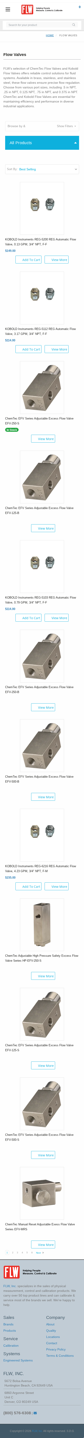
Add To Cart (31, 260)
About (50, 1324)
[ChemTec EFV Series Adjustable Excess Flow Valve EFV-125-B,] (42, 476)
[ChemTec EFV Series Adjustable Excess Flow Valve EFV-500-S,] (42, 1103)
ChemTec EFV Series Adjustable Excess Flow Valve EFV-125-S (39, 1048)
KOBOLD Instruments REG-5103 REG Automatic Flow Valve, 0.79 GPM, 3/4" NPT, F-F (40, 600)
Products (9, 1330)
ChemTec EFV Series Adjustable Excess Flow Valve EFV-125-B (39, 510)
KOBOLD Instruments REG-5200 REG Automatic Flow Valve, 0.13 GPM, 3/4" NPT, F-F (40, 242)
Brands (8, 1324)
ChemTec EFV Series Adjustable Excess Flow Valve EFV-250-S (39, 421)
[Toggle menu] (7, 9)
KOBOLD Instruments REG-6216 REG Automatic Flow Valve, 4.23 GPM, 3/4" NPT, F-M (40, 869)
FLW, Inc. (37, 1431)
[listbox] (49, 169)
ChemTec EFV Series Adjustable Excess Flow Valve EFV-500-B (39, 779)
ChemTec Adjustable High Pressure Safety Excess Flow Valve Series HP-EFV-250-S (41, 958)
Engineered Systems (18, 1360)
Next (38, 1253)
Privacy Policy (56, 1349)
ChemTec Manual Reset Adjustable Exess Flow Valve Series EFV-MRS (40, 1227)
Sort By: (12, 169)
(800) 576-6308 (17, 1413)
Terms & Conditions (60, 1355)
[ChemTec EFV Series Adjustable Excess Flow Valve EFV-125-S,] (42, 1014)
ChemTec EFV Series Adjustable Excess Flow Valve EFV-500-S (39, 1137)
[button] (42, 126)
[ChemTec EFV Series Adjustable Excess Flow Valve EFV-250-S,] (42, 387)
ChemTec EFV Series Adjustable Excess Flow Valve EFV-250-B (39, 689)
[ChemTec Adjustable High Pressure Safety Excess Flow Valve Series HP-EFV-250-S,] (42, 924)
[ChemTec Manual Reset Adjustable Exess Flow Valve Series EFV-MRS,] (42, 1193)
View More (59, 260)
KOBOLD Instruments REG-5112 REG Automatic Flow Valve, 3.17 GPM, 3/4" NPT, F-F (40, 331)
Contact (51, 1343)
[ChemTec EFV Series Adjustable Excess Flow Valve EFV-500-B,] (42, 745)
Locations (53, 1337)
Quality (51, 1330)
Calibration (11, 1345)
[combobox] (37, 25)
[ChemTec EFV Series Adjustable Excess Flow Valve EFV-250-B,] (42, 655)
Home (50, 35)
